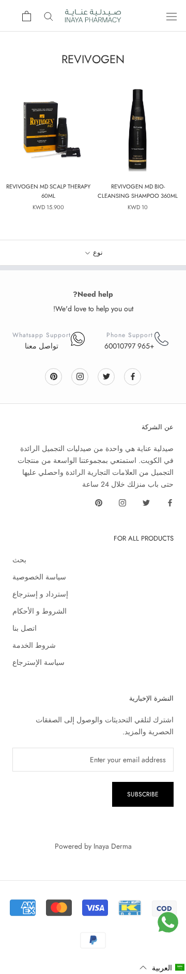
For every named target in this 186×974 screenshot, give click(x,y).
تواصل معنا (41, 346)
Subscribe (143, 794)
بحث (19, 560)
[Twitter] (106, 376)
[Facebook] (132, 376)
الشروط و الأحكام (39, 611)
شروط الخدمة (34, 645)
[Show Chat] (167, 922)
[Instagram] (80, 376)
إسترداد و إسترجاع (40, 594)
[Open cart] (26, 16)
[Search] (48, 15)
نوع (97, 252)
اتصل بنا (24, 628)
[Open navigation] (171, 16)
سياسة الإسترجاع (38, 662)
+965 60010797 (129, 346)
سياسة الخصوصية (39, 577)
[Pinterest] (53, 376)
